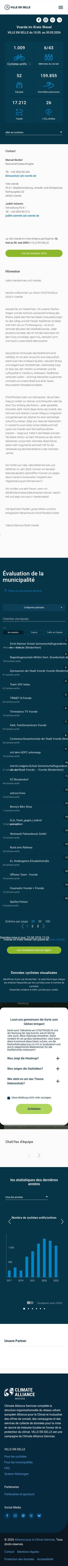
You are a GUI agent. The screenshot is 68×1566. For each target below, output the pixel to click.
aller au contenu (14, 132)
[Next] (38, 1156)
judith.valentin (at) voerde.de (22, 215)
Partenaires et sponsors (19, 1494)
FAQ (7, 1468)
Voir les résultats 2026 (34, 253)
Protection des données (19, 1559)
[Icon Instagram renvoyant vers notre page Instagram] (15, 1516)
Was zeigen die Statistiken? (25, 1068)
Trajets (34, 632)
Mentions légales (28, 1552)
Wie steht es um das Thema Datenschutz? (25, 1081)
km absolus (13, 632)
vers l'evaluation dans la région (34, 950)
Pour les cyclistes (15, 1456)
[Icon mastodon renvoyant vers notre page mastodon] (23, 1516)
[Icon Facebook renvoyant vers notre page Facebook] (7, 1516)
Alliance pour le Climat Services (35, 1539)
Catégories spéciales (34, 607)
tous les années (14, 1197)
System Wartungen (16, 1474)
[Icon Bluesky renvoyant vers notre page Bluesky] (39, 1516)
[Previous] (29, 1156)
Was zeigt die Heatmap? (23, 1058)
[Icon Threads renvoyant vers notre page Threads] (31, 1516)
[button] (9, 1221)
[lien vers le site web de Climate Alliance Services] (19, 1393)
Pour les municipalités (18, 1462)
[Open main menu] (61, 7)
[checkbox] (34, 1098)
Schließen (34, 1109)
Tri (4, 628)
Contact (9, 1552)
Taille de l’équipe (55, 632)
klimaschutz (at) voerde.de (20, 175)
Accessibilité (45, 1559)
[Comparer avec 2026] (30, 1303)
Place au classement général (25, 590)
